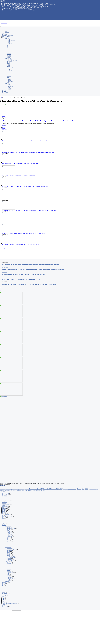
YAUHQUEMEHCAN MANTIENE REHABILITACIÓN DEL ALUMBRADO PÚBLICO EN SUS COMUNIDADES (25, 3)
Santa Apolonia (10, 69)
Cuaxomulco (9, 49)
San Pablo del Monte (11, 67)
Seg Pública (14, 490)
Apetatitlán (9, 41)
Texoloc (8, 570)
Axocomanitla (9, 43)
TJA (3, 601)
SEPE (3, 596)
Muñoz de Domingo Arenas (12, 60)
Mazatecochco (9, 59)
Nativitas (8, 62)
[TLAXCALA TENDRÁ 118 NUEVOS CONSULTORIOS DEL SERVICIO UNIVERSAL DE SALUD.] (8, 243)
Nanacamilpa (9, 61)
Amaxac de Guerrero (11, 40)
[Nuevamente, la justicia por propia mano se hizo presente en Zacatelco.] (8, 173)
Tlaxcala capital (10, 81)
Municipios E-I (7, 50)
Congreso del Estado (15, 489)
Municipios (82, 489)
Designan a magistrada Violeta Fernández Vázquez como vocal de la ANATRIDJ (17, 9)
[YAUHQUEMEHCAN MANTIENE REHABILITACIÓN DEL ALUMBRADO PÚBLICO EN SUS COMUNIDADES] (8, 197)
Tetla (8, 77)
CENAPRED (4, 496)
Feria (3, 515)
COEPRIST (4, 502)
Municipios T (7, 71)
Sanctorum (9, 68)
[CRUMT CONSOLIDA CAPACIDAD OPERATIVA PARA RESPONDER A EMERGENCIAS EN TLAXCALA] (8, 220)
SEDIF (3, 592)
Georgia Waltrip (5, 255)
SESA (6, 591)
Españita (8, 540)
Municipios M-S (8, 58)
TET (3, 600)
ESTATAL (4, 30)
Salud (1, 490)
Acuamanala (9, 39)
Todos (6, 31)
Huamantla (9, 54)
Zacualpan (9, 89)
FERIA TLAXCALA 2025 (7, 516)
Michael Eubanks (5, 251)
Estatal (47, 489)
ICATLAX (4, 519)
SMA (3, 598)
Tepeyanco (9, 76)
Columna (4, 503)
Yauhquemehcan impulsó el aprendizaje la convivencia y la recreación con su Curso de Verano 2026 (20, 10)
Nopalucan (9, 63)
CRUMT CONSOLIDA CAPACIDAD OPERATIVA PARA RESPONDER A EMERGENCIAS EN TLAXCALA (23, 5)
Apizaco (8, 42)
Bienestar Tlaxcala (5, 494)
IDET (3, 520)
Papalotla (8, 65)
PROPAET (4, 587)
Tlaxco (8, 573)
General (57, 489)
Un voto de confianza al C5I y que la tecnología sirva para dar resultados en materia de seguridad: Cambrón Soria (28, 152)
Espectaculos (4, 512)
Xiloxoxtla (9, 88)
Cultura (3, 505)
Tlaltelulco (9, 80)
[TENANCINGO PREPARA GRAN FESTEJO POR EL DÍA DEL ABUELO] (11, 369)
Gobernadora (7, 32)
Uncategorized (29, 490)
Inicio (1, 97)
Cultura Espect (5, 506)
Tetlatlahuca (9, 79)
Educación (4, 511)
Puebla (3, 588)
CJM (3, 501)
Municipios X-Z (8, 83)
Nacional (4, 583)
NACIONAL (4, 91)
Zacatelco (8, 87)
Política (95, 489)
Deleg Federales (5, 507)
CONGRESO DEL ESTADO (7, 35)
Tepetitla (8, 75)
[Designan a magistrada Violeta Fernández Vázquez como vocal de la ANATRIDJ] (11, 382)
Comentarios (4, 129)
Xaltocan (8, 84)
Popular (3, 127)
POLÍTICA (4, 34)
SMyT (3, 599)
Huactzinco (9, 53)
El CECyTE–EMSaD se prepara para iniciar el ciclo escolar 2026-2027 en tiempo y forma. (18, 12)
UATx (3, 605)
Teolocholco (9, 73)
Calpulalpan (9, 45)
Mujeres (3, 524)
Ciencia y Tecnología (6, 499)
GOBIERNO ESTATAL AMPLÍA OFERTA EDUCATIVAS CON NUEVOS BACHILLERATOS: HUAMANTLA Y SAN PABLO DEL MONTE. (30, 4)
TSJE (3, 33)
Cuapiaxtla (9, 48)
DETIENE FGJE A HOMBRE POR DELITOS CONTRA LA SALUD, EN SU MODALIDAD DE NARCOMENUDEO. (25, 6)
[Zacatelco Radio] (3, 23)
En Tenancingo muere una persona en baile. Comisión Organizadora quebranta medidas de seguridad (25, 140)
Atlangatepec (9, 531)
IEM (3, 521)
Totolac (8, 82)
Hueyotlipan (9, 55)
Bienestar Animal (5, 493)
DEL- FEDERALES (6, 36)
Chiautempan (9, 46)
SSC (5, 595)
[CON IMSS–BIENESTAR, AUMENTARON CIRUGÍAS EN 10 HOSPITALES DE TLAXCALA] (8, 162)
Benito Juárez (9, 534)
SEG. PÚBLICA (5, 92)
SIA (3, 597)
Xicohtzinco (9, 85)
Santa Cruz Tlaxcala (10, 70)
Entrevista (6, 586)
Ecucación (4, 510)
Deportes (4, 508)
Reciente (3, 128)
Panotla (8, 64)
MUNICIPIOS (5, 37)
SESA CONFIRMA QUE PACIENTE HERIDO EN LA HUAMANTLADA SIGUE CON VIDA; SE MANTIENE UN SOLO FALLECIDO (28, 11)
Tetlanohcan (9, 78)
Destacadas (36, 489)
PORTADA (4, 28)
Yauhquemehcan (10, 86)
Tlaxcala (3, 602)
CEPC (3, 497)
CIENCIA (4, 93)
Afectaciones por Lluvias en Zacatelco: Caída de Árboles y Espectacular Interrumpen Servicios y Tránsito (39, 121)
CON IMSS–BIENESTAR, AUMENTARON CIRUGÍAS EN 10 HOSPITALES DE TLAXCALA (20, 163)
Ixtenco (8, 57)
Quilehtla (8, 66)
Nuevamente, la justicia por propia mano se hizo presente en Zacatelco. (18, 175)
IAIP (3, 518)
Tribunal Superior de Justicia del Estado (9, 603)
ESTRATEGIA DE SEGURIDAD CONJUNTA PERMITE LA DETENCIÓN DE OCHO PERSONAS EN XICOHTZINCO (25, 186)
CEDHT (3, 90)
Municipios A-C (8, 38)
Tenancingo (9, 72)
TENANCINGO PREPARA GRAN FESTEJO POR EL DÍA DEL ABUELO (16, 8)
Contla (8, 47)
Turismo (3, 604)
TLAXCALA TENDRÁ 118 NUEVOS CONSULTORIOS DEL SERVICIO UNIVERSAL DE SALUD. (22, 7)
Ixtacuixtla (9, 56)
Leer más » (4, 125)
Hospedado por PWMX (16, 610)
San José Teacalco (10, 556)
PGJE (6, 594)
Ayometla (8, 44)
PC (2, 584)
